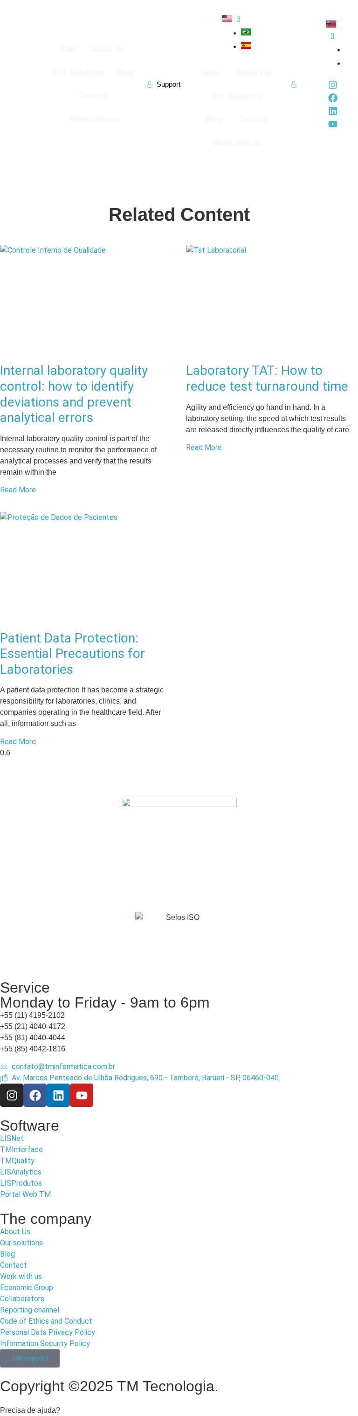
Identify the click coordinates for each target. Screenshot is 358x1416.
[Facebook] (332, 97)
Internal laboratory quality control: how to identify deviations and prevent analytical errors (74, 394)
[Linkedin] (332, 110)
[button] (179, 1410)
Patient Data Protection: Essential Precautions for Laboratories (72, 653)
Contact (93, 95)
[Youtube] (332, 124)
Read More (18, 489)
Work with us (93, 119)
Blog (125, 72)
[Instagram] (332, 84)
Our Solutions (79, 72)
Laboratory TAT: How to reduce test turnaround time (267, 378)
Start (70, 49)
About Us (107, 49)
